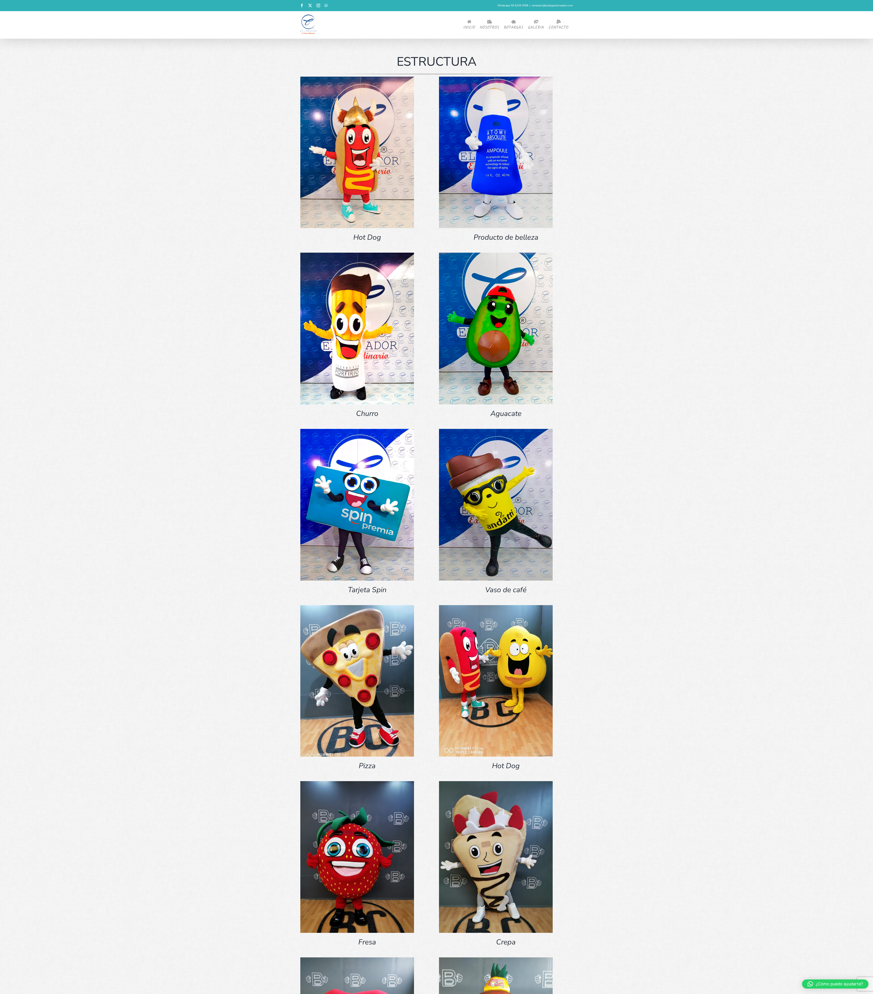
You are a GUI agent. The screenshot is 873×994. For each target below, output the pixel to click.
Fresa (367, 942)
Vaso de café (506, 590)
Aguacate (506, 413)
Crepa (506, 942)
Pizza (367, 766)
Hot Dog (367, 237)
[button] (835, 984)
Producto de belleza (506, 237)
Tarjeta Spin (367, 590)
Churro (367, 413)
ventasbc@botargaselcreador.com (552, 5)
